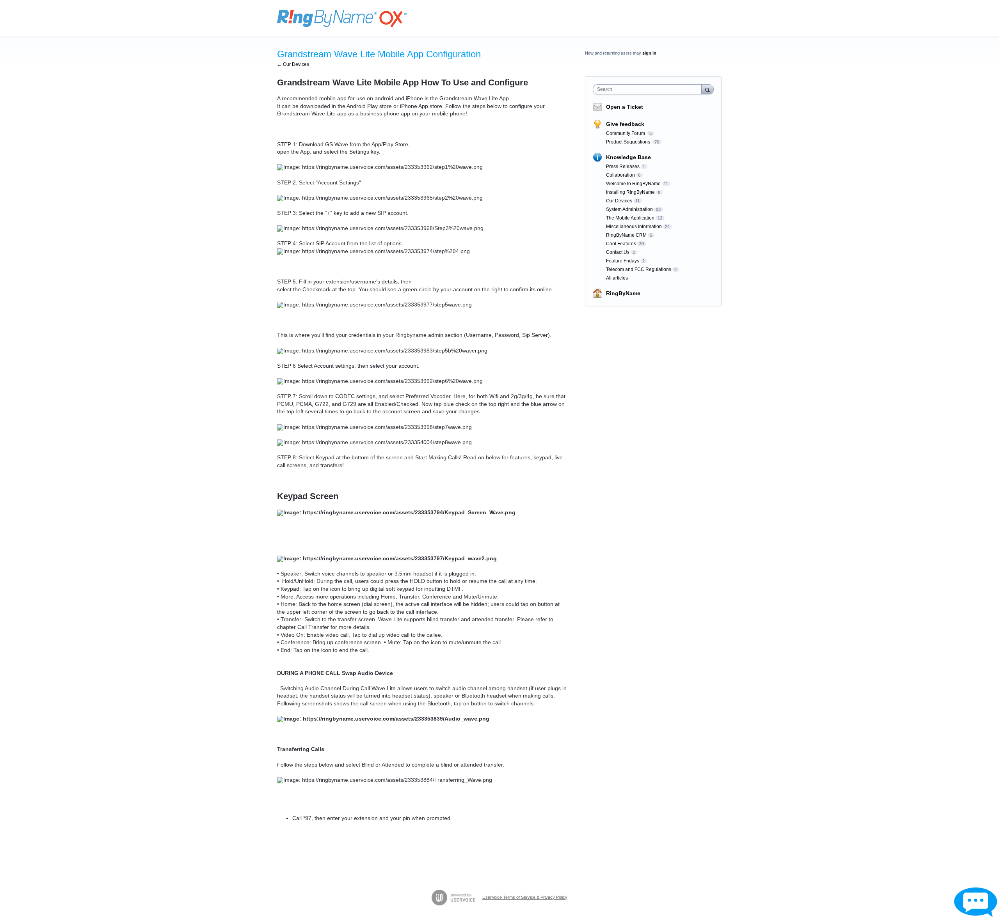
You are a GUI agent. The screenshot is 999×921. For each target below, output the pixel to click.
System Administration (629, 209)
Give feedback (625, 124)
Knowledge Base (628, 157)
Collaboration (620, 175)
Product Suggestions (628, 142)
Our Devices (619, 201)
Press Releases (623, 166)
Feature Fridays (622, 261)
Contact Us (617, 252)
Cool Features (621, 243)
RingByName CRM (626, 235)
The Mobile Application (630, 218)
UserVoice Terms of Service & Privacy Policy (524, 897)
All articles (617, 278)
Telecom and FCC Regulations (638, 269)
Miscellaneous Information (634, 226)
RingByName (623, 293)
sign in (649, 53)
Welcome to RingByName (633, 183)
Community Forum (626, 133)
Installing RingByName (630, 192)
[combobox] (649, 89)
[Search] (707, 89)
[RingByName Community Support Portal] (342, 18)
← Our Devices (293, 64)
